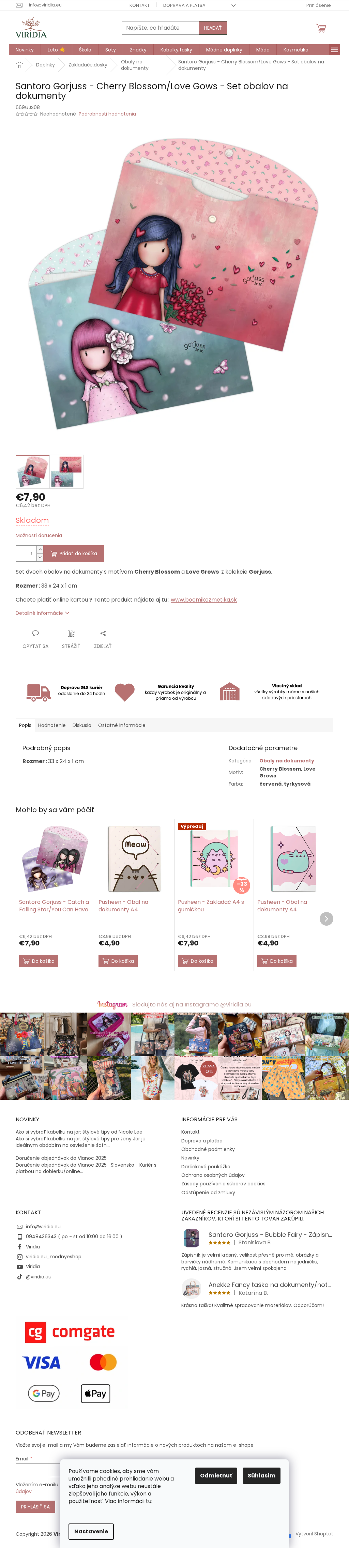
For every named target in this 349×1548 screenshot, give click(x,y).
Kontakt (140, 5)
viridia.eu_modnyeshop (53, 1256)
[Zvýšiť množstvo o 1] (39, 549)
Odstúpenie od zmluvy (208, 1192)
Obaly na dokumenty (286, 760)
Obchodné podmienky (208, 1149)
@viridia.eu (38, 1276)
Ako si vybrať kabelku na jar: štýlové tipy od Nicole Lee (79, 1132)
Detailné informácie (39, 613)
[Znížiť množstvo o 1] (39, 557)
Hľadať (213, 28)
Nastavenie (91, 1531)
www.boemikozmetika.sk (204, 600)
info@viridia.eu (43, 1226)
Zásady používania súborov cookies (223, 1183)
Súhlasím (261, 1475)
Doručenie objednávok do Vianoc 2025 (61, 1158)
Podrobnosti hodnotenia (107, 114)
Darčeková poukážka (205, 1166)
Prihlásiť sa (35, 1506)
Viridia (33, 1246)
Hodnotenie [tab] (52, 725)
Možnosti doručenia (39, 535)
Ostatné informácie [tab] (122, 725)
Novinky (190, 1157)
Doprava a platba (184, 5)
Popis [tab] (25, 725)
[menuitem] (25, 49)
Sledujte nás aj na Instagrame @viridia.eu (192, 1004)
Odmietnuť (216, 1475)
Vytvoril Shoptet (314, 1533)
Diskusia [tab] (82, 725)
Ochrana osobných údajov (213, 1175)
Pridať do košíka (78, 553)
